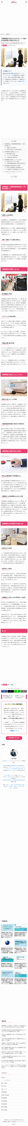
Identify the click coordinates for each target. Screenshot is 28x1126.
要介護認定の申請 (11, 153)
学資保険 (5, 1101)
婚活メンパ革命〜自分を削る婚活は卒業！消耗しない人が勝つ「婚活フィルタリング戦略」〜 (14, 786)
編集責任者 (14, 1121)
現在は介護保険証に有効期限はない (15, 167)
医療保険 (4, 45)
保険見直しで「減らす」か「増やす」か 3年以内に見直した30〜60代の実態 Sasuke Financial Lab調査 (14, 1026)
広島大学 (5, 765)
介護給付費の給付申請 (12, 157)
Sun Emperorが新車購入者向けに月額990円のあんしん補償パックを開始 (14, 1039)
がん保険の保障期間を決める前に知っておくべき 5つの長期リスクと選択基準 (14, 1057)
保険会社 (5, 1092)
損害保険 (5, 1104)
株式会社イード (6, 760)
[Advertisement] (14, 18)
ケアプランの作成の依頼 (12, 155)
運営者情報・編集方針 (6, 1121)
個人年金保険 (6, 1095)
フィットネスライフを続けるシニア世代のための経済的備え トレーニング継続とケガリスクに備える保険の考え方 (14, 1066)
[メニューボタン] (2, 2)
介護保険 (11, 684)
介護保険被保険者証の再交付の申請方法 (16, 163)
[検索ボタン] (26, 2)
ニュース (5, 1089)
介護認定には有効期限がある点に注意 (15, 169)
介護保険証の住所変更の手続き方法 (13, 171)
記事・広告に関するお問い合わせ (17, 1119)
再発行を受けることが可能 (13, 161)
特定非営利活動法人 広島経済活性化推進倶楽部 (13, 780)
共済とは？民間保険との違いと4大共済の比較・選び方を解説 (13, 1035)
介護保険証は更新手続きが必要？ (13, 165)
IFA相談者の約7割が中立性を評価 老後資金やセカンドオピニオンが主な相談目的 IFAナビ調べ (14, 1030)
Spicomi (5, 776)
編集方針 (21, 81)
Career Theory (11, 776)
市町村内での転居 (11, 173)
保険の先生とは (7, 1119)
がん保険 (5, 1083)
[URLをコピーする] (24, 691)
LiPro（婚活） (7, 775)
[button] (4, 691)
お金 (4, 1077)
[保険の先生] (14, 2)
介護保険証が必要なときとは (12, 151)
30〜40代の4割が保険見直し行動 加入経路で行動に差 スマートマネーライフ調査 (14, 1061)
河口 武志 (11, 73)
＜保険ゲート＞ (14, 731)
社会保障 (5, 1110)
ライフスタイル (6, 1080)
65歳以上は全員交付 (11, 147)
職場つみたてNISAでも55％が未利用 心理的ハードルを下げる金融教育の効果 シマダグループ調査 (14, 1052)
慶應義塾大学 (14, 765)
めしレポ (21, 775)
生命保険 (5, 1107)
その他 (4, 1086)
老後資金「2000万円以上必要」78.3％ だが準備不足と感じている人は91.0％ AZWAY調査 (14, 1044)
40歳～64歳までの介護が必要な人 (14, 149)
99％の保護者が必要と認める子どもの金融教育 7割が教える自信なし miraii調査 (14, 1048)
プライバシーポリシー (21, 1121)
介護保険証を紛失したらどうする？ (13, 159)
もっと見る (14, 176)
